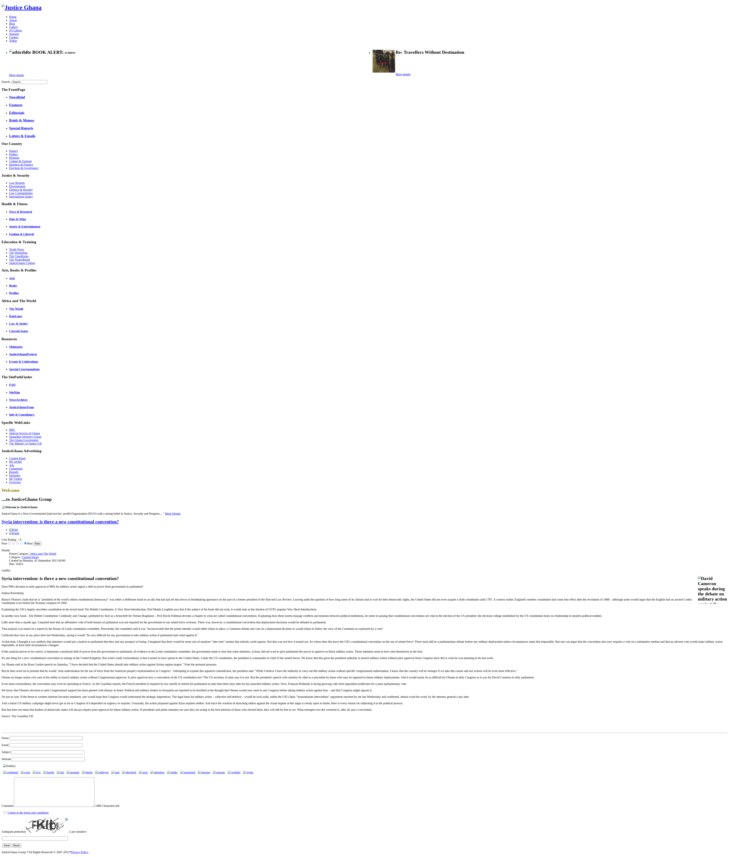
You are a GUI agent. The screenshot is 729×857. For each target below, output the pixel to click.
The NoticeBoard (19, 259)
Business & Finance (21, 164)
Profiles (14, 293)
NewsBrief (17, 97)
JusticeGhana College (22, 263)
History (13, 151)
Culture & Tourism (20, 161)
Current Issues (18, 331)
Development (17, 186)
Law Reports (17, 182)
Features (15, 105)
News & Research (20, 211)
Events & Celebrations (23, 361)
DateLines (15, 316)
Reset (16, 845)
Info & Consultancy (22, 414)
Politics (13, 154)
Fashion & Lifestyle (21, 234)
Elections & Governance (24, 168)
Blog (12, 23)
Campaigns (16, 468)
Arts (12, 278)
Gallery (13, 27)
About (13, 20)
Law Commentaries (21, 193)
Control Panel (17, 458)
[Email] (14, 533)
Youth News (16, 249)
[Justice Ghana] (22, 7)
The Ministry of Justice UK (25, 443)
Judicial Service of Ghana (24, 433)
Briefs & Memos (21, 120)
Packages (14, 475)
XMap (13, 40)
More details (16, 75)
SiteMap (14, 392)
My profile (15, 461)
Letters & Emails (22, 136)
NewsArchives (18, 399)
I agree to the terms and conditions (28, 812)
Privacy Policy (79, 852)
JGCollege (15, 30)
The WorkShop (18, 252)
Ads (11, 465)
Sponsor (14, 34)
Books (13, 285)
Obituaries (16, 346)
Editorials (16, 113)
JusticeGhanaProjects (23, 354)
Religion (14, 157)
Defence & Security (21, 189)
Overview (15, 482)
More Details (173, 513)
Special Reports (21, 128)
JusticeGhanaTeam (21, 407)
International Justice (21, 196)
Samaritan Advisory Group (25, 436)
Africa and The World (43, 553)
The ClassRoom (18, 256)
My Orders (15, 478)
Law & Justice (18, 323)
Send (6, 845)
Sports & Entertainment (24, 226)
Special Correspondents (24, 369)
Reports (13, 472)
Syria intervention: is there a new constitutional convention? (60, 521)
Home (13, 16)
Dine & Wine (17, 219)
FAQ (12, 384)
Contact (13, 37)
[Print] (13, 529)
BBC (12, 429)
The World (16, 308)
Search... (7, 81)
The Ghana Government (23, 440)
